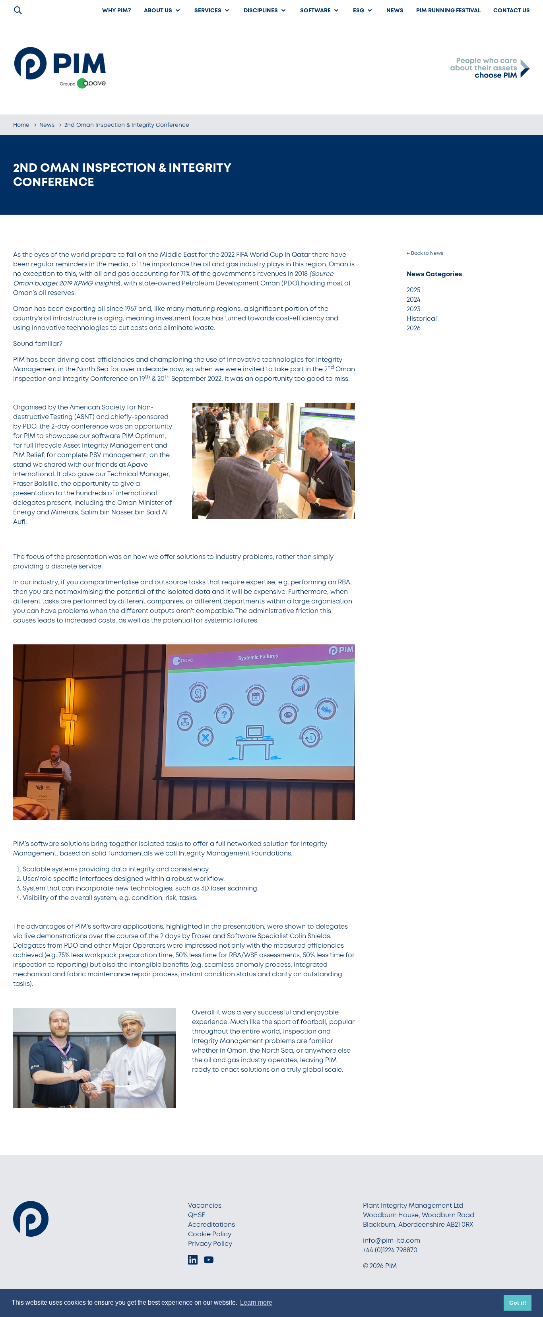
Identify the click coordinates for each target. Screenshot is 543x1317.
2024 (414, 299)
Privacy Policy (210, 1243)
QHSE (196, 1215)
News (394, 10)
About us (158, 10)
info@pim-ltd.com (391, 1240)
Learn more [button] (256, 1302)
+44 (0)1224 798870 (390, 1250)
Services (207, 10)
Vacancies (204, 1205)
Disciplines (261, 10)
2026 (414, 328)
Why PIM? (116, 10)
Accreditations (211, 1224)
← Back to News (425, 253)
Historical (422, 318)
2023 (413, 309)
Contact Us (511, 10)
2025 (413, 290)
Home (21, 124)
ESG (358, 10)
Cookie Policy (209, 1234)
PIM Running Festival (448, 10)
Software (315, 10)
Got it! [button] (517, 1303)
